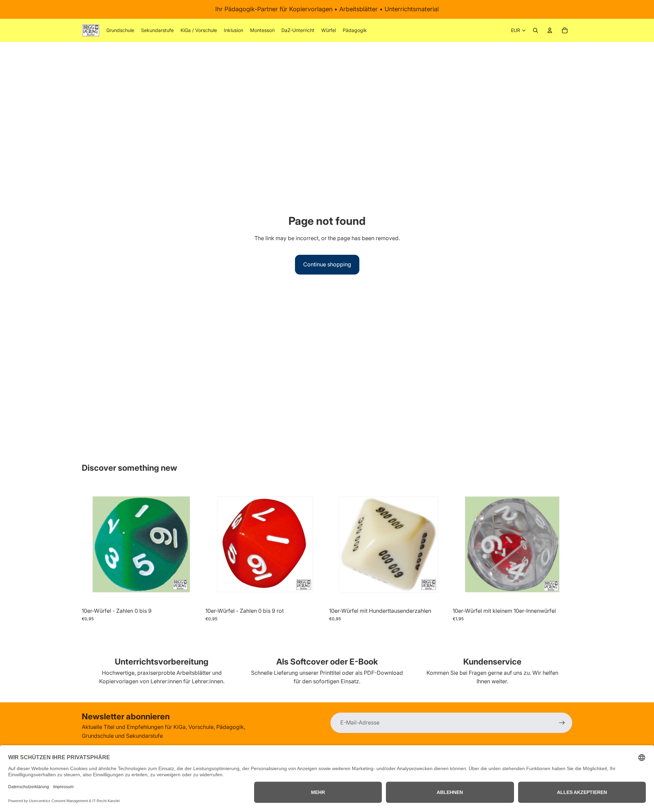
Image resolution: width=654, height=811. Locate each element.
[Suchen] (535, 30)
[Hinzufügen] (191, 593)
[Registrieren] (562, 723)
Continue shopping (327, 264)
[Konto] (549, 30)
